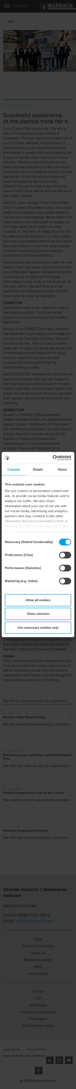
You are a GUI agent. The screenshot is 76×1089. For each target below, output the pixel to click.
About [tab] (62, 469)
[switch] (65, 555)
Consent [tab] (13, 469)
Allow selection (38, 613)
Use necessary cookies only (38, 627)
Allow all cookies (38, 600)
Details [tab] (38, 469)
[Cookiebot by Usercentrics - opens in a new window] (53, 458)
